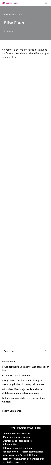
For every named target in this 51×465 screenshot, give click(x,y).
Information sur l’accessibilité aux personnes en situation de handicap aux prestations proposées (23, 459)
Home (7, 14)
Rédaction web (10, 451)
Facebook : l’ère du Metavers (17, 375)
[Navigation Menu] (46, 3)
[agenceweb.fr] (11, 3)
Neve (12, 427)
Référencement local (32, 451)
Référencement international (17, 448)
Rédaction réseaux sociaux (16, 437)
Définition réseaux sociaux (16, 433)
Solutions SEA (10, 444)
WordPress (35, 427)
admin (10, 31)
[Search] (46, 351)
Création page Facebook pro (17, 440)
